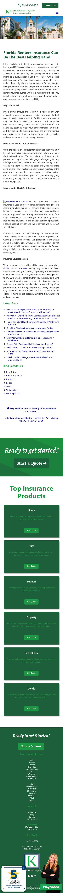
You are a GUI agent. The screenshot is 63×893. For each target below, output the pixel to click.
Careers (32, 817)
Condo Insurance (14, 376)
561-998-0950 (29, 5)
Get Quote (31, 530)
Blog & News (11, 372)
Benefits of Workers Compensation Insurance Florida (30, 328)
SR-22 (32, 772)
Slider (8, 387)
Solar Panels (31, 789)
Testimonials (11, 390)
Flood (31, 800)
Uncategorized (12, 394)
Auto (32, 760)
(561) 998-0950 (32, 841)
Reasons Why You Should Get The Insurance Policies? (30, 344)
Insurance (10, 379)
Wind (32, 798)
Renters (32, 794)
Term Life (31, 796)
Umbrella (32, 779)
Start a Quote (50, 5)
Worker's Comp (32, 776)
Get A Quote (32, 819)
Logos (9, 383)
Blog (32, 815)
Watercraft (32, 774)
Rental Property (32, 769)
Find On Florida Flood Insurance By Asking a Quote (29, 348)
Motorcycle (31, 791)
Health (32, 765)
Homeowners (31, 787)
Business (31, 784)
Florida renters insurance (15, 268)
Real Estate (32, 767)
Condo (32, 762)
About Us (32, 812)
